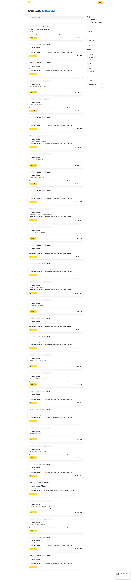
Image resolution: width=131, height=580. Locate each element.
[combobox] (56, 17)
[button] (56, 32)
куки (124, 572)
